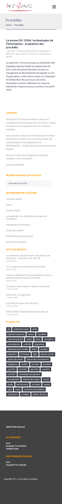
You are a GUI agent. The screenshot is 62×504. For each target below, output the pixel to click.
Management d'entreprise (18, 225)
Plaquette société (16, 446)
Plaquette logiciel (16, 465)
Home (8, 25)
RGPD (10, 389)
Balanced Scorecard (16, 334)
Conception (49, 339)
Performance (22, 384)
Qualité (47, 384)
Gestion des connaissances (38, 359)
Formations (12, 449)
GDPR (35, 354)
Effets (34, 349)
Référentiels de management (37, 51)
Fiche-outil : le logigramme (18, 295)
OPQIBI (10, 384)
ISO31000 (34, 369)
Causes (29, 339)
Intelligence (12, 364)
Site (8, 443)
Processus (36, 384)
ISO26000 (47, 364)
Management (13, 379)
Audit (35, 329)
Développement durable (18, 349)
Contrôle (27, 344)
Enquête (44, 349)
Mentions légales (15, 427)
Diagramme (39, 344)
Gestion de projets (15, 359)
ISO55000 (11, 374)
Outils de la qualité (15, 230)
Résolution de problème (34, 389)
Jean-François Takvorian (25, 54)
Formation (24, 354)
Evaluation (12, 354)
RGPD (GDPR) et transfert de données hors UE (27, 312)
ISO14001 (35, 364)
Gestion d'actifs (13, 210)
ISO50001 (46, 369)
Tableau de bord (39, 394)
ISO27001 (11, 369)
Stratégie (25, 394)
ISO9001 (24, 364)
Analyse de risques (21, 329)
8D (9, 329)
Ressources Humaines (16, 242)
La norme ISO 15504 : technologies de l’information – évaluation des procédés (29, 44)
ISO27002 (23, 369)
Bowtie (31, 334)
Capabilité (42, 334)
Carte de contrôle (15, 339)
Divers (9, 205)
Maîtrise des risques (31, 379)
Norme (46, 379)
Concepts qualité (14, 199)
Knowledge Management (29, 374)
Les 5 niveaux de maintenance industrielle (25, 267)
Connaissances (14, 344)
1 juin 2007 (10, 51)
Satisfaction (13, 394)
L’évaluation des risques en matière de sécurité (28, 286)
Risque (17, 389)
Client (38, 339)
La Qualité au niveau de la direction (22, 303)
